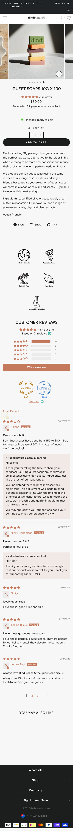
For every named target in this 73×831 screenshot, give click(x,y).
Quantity (36, 128)
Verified (34, 401)
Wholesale (36, 770)
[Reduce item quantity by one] (32, 135)
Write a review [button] (36, 367)
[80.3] (26, 388)
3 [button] (38, 695)
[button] (30, 97)
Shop (35, 780)
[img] (11, 421)
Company (35, 790)
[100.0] (44, 388)
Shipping (31, 106)
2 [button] (32, 695)
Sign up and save (35, 800)
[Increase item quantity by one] (41, 135)
